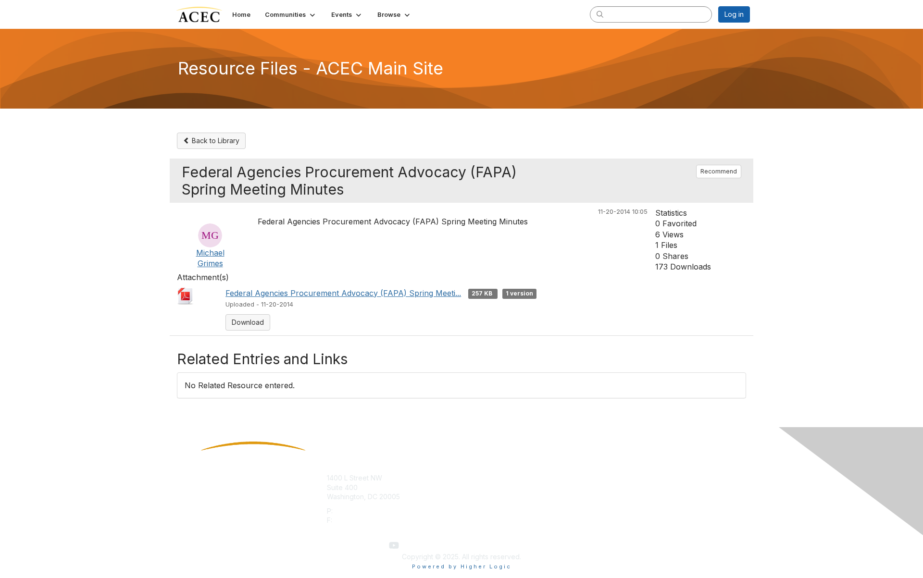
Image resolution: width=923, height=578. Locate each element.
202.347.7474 (356, 511)
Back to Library (214, 140)
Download (248, 322)
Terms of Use (625, 487)
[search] (600, 14)
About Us (618, 478)
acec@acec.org (352, 530)
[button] (291, 14)
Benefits (478, 487)
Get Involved (485, 478)
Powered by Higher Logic (461, 566)
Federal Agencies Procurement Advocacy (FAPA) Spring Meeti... (343, 293)
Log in (734, 14)
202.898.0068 (356, 520)
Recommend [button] (718, 171)
